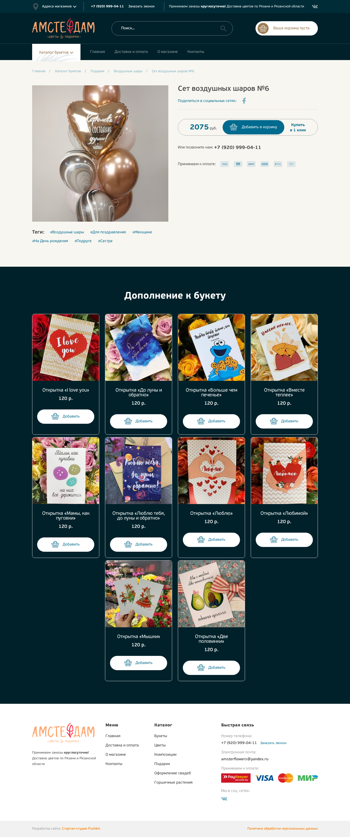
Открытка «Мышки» (138, 636)
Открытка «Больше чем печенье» (211, 393)
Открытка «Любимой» (284, 513)
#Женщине (142, 232)
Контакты (113, 764)
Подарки (162, 764)
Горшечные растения (173, 783)
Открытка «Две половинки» (211, 639)
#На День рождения (50, 241)
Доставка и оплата (122, 745)
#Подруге (83, 241)
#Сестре (105, 241)
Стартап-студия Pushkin (81, 829)
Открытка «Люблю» (211, 513)
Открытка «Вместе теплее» (284, 393)
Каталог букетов (54, 53)
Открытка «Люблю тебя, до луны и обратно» (138, 516)
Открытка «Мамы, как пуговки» (66, 516)
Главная (112, 736)
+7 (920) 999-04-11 (237, 147)
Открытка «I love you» (65, 390)
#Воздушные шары (67, 232)
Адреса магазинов (57, 6)
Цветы (160, 745)
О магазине (115, 755)
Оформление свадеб (172, 773)
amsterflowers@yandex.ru (244, 759)
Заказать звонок (141, 6)
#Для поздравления (108, 232)
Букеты (160, 736)
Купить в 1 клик (298, 127)
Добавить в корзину (259, 127)
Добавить (71, 416)
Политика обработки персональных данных (282, 829)
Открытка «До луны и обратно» (138, 393)
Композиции (165, 755)
